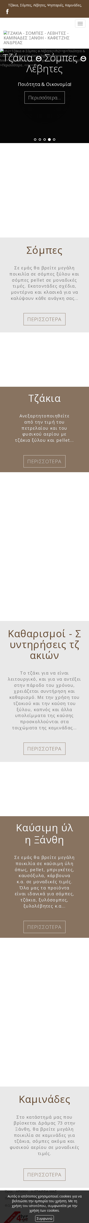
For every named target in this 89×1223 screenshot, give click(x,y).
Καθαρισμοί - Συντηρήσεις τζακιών (44, 644)
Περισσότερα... (44, 97)
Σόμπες (44, 250)
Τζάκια (44, 398)
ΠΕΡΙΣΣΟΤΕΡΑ (44, 319)
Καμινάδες (44, 1099)
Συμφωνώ (44, 1218)
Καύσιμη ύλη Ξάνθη (44, 833)
